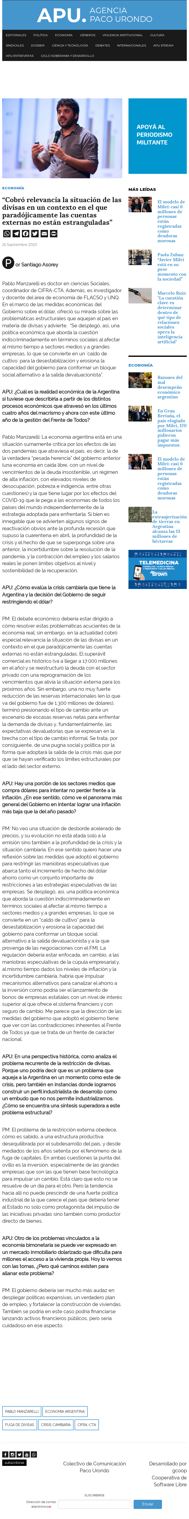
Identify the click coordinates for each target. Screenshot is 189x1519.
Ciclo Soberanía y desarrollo (67, 56)
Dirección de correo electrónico (41, 1504)
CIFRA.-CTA (87, 1425)
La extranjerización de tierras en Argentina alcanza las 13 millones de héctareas (169, 526)
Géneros (87, 35)
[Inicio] (94, 15)
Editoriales (16, 35)
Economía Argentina (65, 1412)
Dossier (38, 45)
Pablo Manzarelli (21, 1412)
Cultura (157, 35)
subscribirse (14, 1463)
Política (40, 35)
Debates (102, 45)
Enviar (148, 1504)
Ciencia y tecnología (70, 45)
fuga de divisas (19, 1425)
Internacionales (131, 45)
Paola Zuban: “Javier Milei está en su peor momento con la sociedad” (172, 267)
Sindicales (15, 45)
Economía (64, 35)
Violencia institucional (123, 35)
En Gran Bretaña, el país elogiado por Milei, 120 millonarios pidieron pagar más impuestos (172, 428)
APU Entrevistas (19, 56)
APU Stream (163, 45)
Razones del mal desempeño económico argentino (170, 387)
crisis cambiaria (56, 1425)
